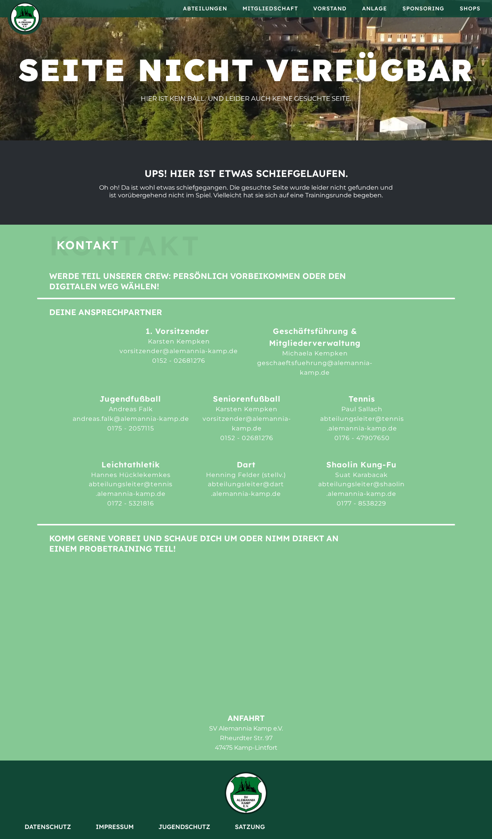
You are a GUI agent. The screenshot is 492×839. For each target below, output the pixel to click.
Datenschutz (48, 827)
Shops (470, 8)
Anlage (374, 8)
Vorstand (330, 8)
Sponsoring (423, 8)
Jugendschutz (184, 827)
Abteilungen (205, 8)
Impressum (115, 827)
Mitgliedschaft (270, 8)
